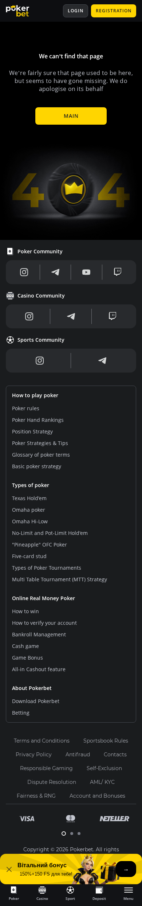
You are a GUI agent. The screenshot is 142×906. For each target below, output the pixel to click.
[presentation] (14, 893)
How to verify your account (44, 622)
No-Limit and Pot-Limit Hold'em (50, 532)
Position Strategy (32, 431)
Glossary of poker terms (41, 454)
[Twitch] (118, 272)
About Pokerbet (32, 688)
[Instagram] (24, 272)
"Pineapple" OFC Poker (39, 544)
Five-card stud (29, 556)
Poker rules (25, 408)
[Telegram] (55, 272)
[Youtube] (86, 272)
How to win (25, 611)
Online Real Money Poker (43, 598)
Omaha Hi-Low (30, 521)
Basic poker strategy (36, 466)
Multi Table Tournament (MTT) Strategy (59, 579)
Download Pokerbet (35, 701)
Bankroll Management (39, 634)
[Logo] (23, 11)
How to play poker (35, 395)
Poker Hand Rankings (38, 419)
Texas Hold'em (29, 498)
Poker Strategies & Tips (40, 443)
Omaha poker (28, 509)
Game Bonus (27, 657)
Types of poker (30, 485)
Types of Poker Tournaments (46, 567)
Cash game (25, 646)
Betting (20, 712)
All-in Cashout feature (39, 669)
